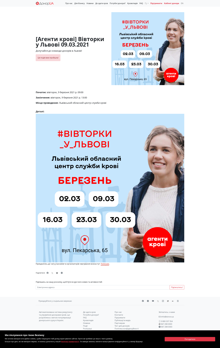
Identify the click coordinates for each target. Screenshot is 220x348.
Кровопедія (132, 3)
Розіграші (87, 328)
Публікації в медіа (122, 320)
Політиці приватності (70, 341)
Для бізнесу (79, 3)
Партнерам (120, 323)
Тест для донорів (122, 326)
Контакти (119, 315)
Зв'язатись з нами (167, 312)
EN (182, 3)
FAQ (141, 3)
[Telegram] (61, 273)
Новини (90, 3)
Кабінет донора (171, 3)
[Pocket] (57, 273)
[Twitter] (52, 273)
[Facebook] (47, 273)
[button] (146, 3)
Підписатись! (177, 287)
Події (85, 326)
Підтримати (156, 3)
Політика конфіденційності (127, 328)
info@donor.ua (167, 316)
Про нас (69, 3)
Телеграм (105, 264)
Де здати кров (101, 3)
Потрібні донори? (117, 3)
